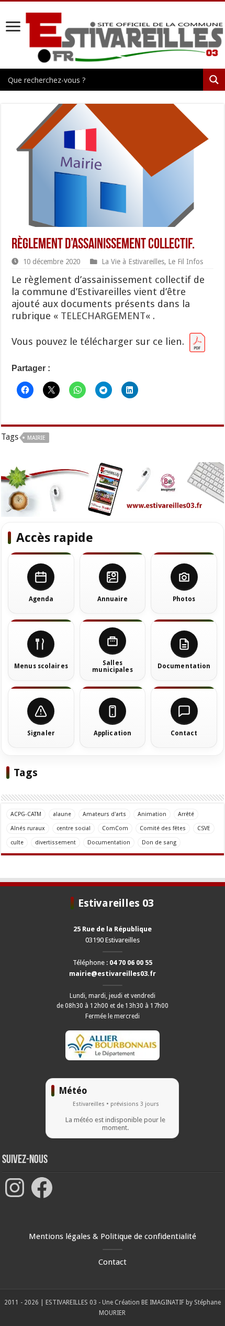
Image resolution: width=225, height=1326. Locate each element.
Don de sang (159, 842)
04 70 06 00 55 (130, 962)
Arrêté (186, 814)
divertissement (55, 842)
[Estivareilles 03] (112, 489)
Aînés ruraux (27, 828)
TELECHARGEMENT (103, 315)
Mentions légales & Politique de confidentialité (112, 1236)
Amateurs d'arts (104, 814)
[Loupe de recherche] (214, 80)
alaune (62, 814)
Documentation (108, 842)
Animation (152, 814)
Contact (112, 1262)
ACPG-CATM (25, 814)
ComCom (115, 828)
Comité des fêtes (163, 828)
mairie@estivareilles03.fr (112, 973)
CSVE (203, 828)
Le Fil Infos (185, 261)
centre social (74, 828)
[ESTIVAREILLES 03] (112, 38)
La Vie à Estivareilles (133, 261)
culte (17, 842)
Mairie (36, 437)
